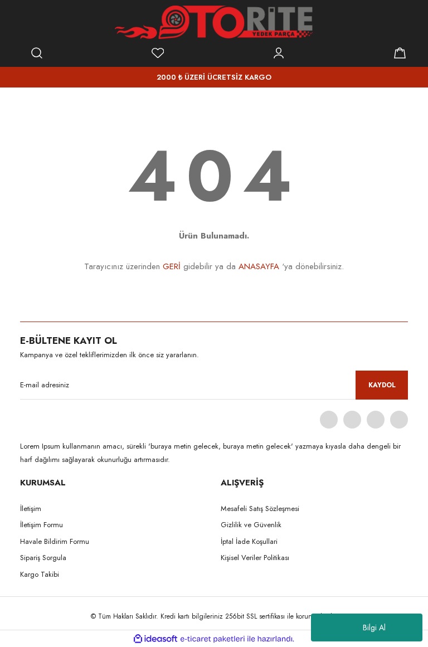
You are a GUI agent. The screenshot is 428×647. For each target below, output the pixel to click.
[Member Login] (278, 53)
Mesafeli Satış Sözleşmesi (260, 508)
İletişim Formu (41, 524)
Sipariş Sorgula (43, 557)
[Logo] (214, 22)
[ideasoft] (155, 639)
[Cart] (399, 53)
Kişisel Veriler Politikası (255, 557)
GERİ (172, 266)
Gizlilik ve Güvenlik (251, 524)
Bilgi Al (374, 627)
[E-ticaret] (212, 639)
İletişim (30, 508)
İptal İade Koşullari (249, 541)
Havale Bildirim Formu (54, 541)
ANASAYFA (259, 266)
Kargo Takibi (39, 574)
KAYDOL (382, 385)
